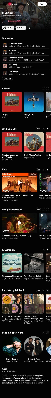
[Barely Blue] (34, 102)
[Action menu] (29, 28)
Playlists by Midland (13, 290)
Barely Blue (28, 115)
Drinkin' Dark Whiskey (32, 155)
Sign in (42, 4)
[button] (5, 45)
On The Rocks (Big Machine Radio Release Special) (36, 46)
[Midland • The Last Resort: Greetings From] (34, 304)
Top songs (7, 37)
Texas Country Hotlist (32, 276)
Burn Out (12, 51)
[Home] (12, 3)
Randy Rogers (12, 359)
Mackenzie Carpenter (17, 60)
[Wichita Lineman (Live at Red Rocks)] (19, 223)
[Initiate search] (28, 4)
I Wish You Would (16, 58)
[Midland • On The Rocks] (12, 304)
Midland (12, 46)
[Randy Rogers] (12, 346)
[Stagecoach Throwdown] (12, 263)
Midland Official (15, 319)
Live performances (12, 209)
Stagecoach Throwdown (12, 276)
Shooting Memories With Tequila (10, 156)
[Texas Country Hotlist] (34, 263)
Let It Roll (29, 67)
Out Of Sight (13, 72)
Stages (5, 115)
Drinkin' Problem (15, 44)
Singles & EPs (9, 128)
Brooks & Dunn (34, 359)
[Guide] (4, 3)
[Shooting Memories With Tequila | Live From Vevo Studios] (19, 182)
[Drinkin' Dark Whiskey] (34, 142)
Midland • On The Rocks (11, 317)
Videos (5, 169)
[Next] (47, 88)
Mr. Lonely (13, 65)
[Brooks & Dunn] (34, 346)
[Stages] (12, 102)
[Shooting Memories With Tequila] (12, 142)
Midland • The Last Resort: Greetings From (33, 318)
